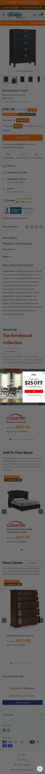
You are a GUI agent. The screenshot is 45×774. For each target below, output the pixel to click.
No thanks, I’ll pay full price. (34, 395)
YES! (34, 391)
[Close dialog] (43, 373)
